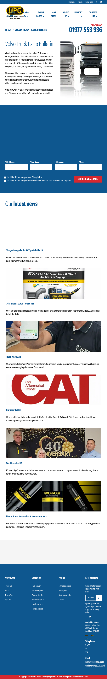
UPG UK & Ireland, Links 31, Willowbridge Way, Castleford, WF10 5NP (92, 628)
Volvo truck (42, 73)
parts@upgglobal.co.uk (94, 662)
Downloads (71, 2)
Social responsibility (65, 595)
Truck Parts (11, 15)
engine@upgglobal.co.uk (95, 666)
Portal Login (89, 2)
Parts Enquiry (36, 586)
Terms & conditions (65, 586)
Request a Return (37, 609)
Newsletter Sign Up (38, 600)
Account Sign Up (37, 595)
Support (78, 13)
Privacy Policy (37, 177)
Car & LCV (25, 15)
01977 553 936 (85, 30)
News (8, 30)
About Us (66, 15)
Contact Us (93, 15)
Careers (80, 2)
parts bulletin (48, 57)
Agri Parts (53, 15)
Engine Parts (40, 15)
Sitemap (61, 600)
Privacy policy (63, 591)
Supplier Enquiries (37, 604)
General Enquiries (37, 591)
